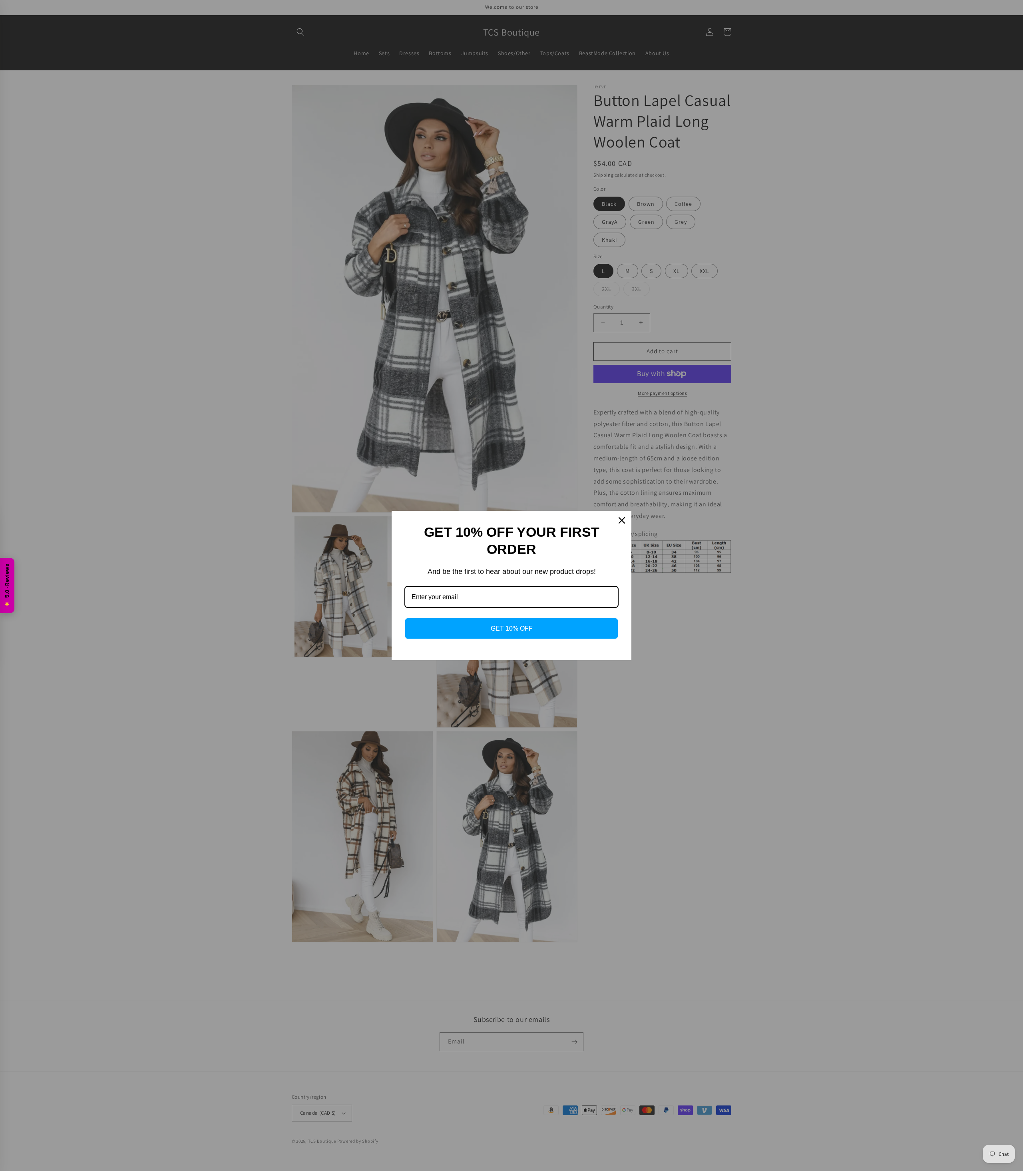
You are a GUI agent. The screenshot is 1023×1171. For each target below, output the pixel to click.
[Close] (621, 520)
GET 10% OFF (512, 628)
